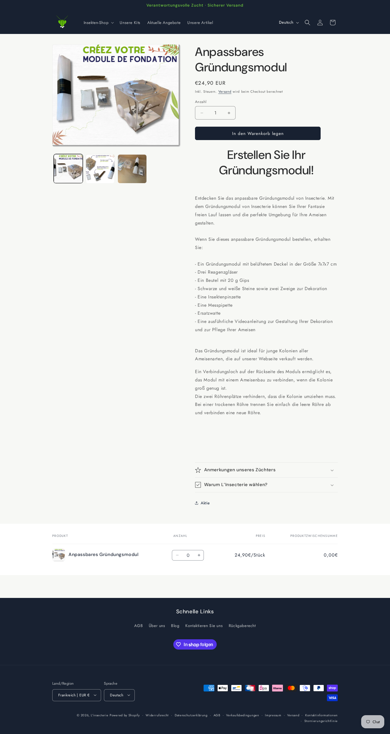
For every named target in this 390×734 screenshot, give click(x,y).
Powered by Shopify (125, 715)
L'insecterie (99, 715)
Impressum (273, 715)
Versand (225, 91)
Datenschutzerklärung (191, 715)
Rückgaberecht (242, 625)
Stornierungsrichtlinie (321, 721)
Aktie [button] (205, 503)
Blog (175, 625)
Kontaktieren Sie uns (204, 625)
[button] (98, 23)
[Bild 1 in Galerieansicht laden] (68, 168)
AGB (138, 625)
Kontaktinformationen (321, 715)
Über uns (157, 625)
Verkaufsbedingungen (242, 715)
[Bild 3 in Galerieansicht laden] (132, 168)
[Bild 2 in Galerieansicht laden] (100, 168)
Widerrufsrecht (157, 715)
